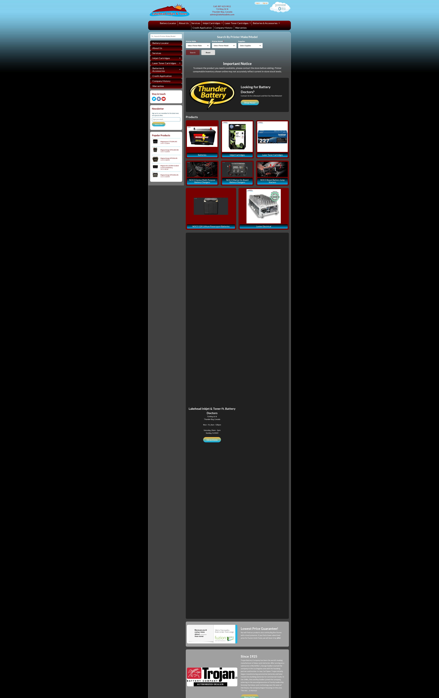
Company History (223, 27)
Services (195, 23)
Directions (212, 439)
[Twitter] (154, 99)
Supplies (241, 41)
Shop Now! (250, 102)
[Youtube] (164, 99)
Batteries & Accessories (266, 23)
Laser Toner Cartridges (238, 23)
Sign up (265, 3)
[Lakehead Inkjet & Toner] (169, 10)
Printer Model (217, 41)
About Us (184, 23)
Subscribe (159, 124)
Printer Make (191, 41)
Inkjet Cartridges (213, 23)
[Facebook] (159, 99)
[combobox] (198, 45)
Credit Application (202, 27)
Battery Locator (168, 23)
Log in (258, 3)
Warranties (241, 27)
